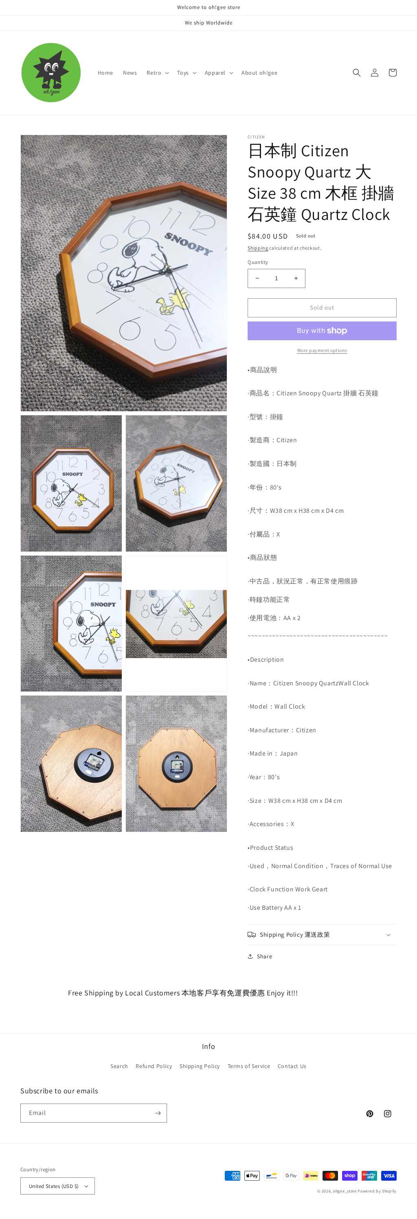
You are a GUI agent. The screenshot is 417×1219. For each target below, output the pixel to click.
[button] (157, 72)
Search (119, 1066)
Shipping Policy (200, 1066)
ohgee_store (345, 1191)
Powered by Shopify (377, 1191)
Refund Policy (154, 1066)
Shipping (258, 248)
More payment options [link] (322, 350)
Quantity (258, 262)
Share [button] (264, 956)
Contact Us (292, 1066)
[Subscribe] (158, 1113)
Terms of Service (249, 1066)
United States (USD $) (54, 1186)
